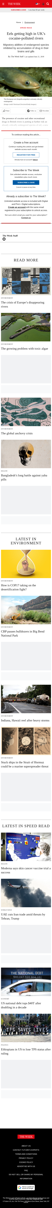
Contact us (26, 218)
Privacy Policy (26, 1158)
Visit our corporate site (34, 1199)
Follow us (33, 111)
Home (18, 22)
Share (7, 111)
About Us (26, 1146)
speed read (26, 28)
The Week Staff (17, 56)
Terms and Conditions (26, 1154)
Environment (30, 22)
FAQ (26, 1170)
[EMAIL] (5, 239)
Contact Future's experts (26, 1150)
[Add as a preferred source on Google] (26, 1187)
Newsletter (46, 111)
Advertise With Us (26, 1166)
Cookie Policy (26, 1162)
